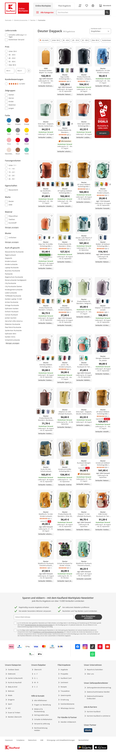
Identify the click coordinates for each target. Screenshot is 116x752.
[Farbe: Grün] (67, 70)
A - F (35, 674)
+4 (72, 124)
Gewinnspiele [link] (66, 695)
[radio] (17, 51)
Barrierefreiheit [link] (84, 740)
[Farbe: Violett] (72, 70)
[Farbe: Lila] (98, 301)
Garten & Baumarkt (15, 678)
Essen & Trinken (14, 712)
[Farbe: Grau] (65, 237)
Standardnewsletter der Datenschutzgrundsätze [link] (39, 625)
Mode (10, 695)
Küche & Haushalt (15, 682)
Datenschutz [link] (32, 740)
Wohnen (11, 691)
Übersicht (38, 669)
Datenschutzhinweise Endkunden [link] (95, 697)
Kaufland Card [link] (66, 678)
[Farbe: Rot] (39, 184)
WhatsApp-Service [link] (67, 708)
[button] (44, 40)
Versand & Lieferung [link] (42, 724)
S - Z (35, 687)
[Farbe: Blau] (62, 70)
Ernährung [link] (65, 700)
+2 (110, 184)
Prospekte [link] (64, 674)
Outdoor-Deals (13, 669)
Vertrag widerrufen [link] (41, 715)
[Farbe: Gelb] (62, 184)
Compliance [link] (20, 740)
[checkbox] (17, 36)
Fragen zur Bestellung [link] (42, 705)
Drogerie (11, 700)
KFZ (9, 708)
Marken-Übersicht (15, 717)
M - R (36, 682)
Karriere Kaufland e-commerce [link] (98, 716)
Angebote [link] (64, 669)
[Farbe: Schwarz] (58, 70)
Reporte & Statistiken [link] (95, 669)
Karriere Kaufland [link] (93, 711)
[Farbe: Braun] (43, 184)
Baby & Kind (12, 687)
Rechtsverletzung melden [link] (40, 729)
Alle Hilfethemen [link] (40, 700)
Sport (10, 704)
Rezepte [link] (64, 687)
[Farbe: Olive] (53, 358)
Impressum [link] (9, 740)
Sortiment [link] (64, 682)
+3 (53, 237)
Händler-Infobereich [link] (68, 722)
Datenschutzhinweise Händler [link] (98, 692)
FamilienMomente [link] (67, 704)
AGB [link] (41, 740)
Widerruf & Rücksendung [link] (39, 710)
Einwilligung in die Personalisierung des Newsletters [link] (48, 632)
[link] (64, 5)
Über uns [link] (90, 674)
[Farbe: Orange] (59, 123)
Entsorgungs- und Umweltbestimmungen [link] (61, 740)
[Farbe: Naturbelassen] (53, 301)
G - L (36, 678)
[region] (19, 136)
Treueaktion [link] (65, 691)
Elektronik (11, 674)
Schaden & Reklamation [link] (43, 719)
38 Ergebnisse (69, 31)
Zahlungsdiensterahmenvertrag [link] (99, 687)
